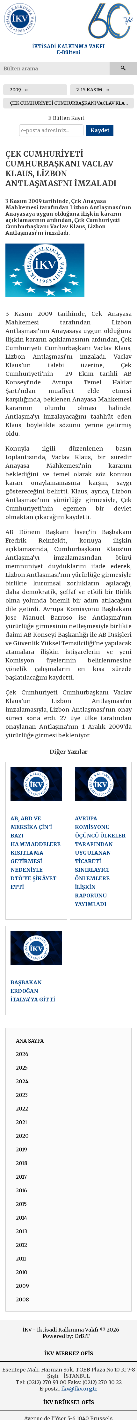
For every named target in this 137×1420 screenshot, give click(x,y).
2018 (21, 1163)
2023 (22, 1095)
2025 (22, 1068)
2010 (21, 1272)
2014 (21, 1218)
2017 (21, 1177)
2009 (15, 90)
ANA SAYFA (30, 1041)
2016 (21, 1190)
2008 (22, 1299)
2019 (21, 1149)
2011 (21, 1258)
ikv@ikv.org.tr (78, 1388)
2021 (21, 1122)
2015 (21, 1204)
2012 (21, 1245)
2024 (22, 1081)
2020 (22, 1136)
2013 (21, 1231)
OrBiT (82, 1336)
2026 (22, 1054)
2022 (22, 1108)
